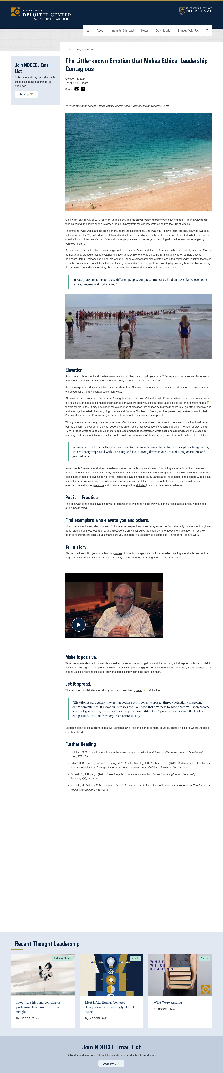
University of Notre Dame (195, 11)
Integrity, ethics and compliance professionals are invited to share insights (38, 1007)
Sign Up (24, 94)
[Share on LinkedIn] (83, 89)
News (145, 30)
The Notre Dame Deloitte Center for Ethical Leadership (78, 13)
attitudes (141, 485)
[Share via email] (76, 89)
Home (68, 49)
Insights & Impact (123, 30)
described (124, 267)
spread (138, 690)
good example (93, 667)
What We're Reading (168, 1002)
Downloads (163, 30)
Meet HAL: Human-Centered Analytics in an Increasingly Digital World (109, 1007)
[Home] (88, 30)
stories (118, 553)
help (186, 477)
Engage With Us (188, 30)
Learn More (109, 1063)
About (100, 30)
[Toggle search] (207, 30)
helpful (203, 403)
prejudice (98, 485)
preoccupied (130, 481)
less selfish (180, 403)
